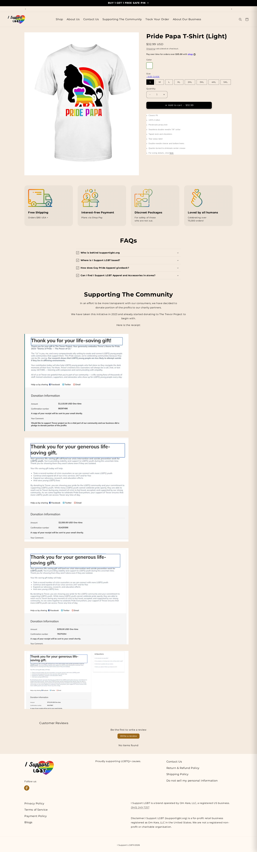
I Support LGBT (125, 845)
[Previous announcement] (25, 9)
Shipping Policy (177, 774)
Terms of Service (36, 809)
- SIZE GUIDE (153, 76)
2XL (190, 82)
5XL (226, 82)
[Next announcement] (231, 9)
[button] (240, 19)
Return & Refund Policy (182, 768)
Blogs (28, 822)
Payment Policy (35, 816)
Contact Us (174, 761)
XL (178, 82)
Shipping (150, 48)
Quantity (150, 88)
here (172, 153)
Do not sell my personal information (192, 780)
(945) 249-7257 (140, 807)
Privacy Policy (34, 803)
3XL (202, 82)
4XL (214, 82)
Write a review (128, 736)
